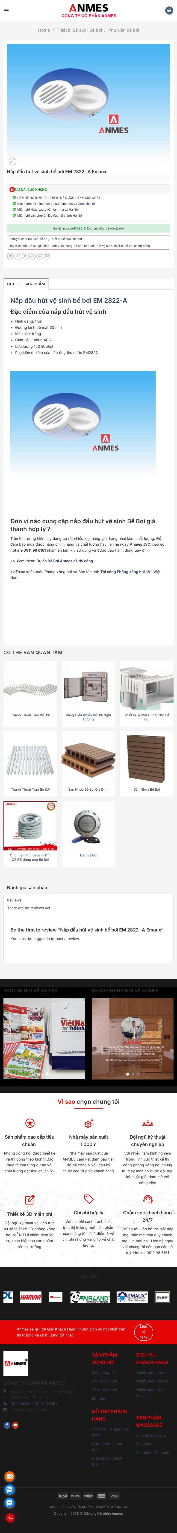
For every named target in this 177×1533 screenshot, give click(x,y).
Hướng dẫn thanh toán (107, 1446)
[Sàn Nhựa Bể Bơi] (147, 758)
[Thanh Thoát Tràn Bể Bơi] (30, 688)
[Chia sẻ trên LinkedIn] (47, 256)
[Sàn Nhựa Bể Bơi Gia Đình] (88, 758)
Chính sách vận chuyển (149, 1393)
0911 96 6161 (78, 228)
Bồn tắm (99, 1398)
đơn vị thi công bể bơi (66, 246)
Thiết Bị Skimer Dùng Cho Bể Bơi (146, 717)
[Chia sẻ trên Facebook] (18, 256)
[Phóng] (12, 161)
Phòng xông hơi (105, 1381)
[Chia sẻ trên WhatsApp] (10, 256)
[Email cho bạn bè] (32, 256)
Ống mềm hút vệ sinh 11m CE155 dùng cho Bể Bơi (30, 857)
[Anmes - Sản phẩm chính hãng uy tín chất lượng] (88, 10)
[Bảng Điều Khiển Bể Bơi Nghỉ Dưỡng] (88, 688)
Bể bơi (22, 246)
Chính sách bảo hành (154, 1372)
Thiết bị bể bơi (104, 1390)
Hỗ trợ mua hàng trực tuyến (110, 1432)
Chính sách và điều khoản (71, 1507)
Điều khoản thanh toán (107, 1461)
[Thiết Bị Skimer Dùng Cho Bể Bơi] (147, 688)
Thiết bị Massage (151, 1435)
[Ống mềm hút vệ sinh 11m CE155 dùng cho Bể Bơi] (30, 828)
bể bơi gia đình (39, 246)
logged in (41, 938)
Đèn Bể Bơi (88, 855)
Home (44, 30)
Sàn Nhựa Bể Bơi (147, 789)
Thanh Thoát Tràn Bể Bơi (30, 715)
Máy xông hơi (104, 1372)
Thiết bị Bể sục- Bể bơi (79, 30)
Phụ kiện (143, 1444)
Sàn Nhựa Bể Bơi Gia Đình (88, 789)
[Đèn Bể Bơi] (88, 828)
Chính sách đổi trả (152, 1381)
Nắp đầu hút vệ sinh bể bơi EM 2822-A (68, 300)
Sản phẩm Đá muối (152, 1452)
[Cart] (169, 10)
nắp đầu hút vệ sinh (98, 246)
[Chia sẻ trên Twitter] (25, 256)
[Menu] (6, 10)
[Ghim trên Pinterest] (39, 256)
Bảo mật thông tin (111, 1507)
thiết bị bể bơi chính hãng (132, 246)
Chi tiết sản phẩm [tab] (26, 284)
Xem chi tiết (86, 204)
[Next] (78, 1039)
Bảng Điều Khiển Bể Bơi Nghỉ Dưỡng (88, 717)
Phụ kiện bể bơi (123, 30)
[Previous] (11, 1039)
